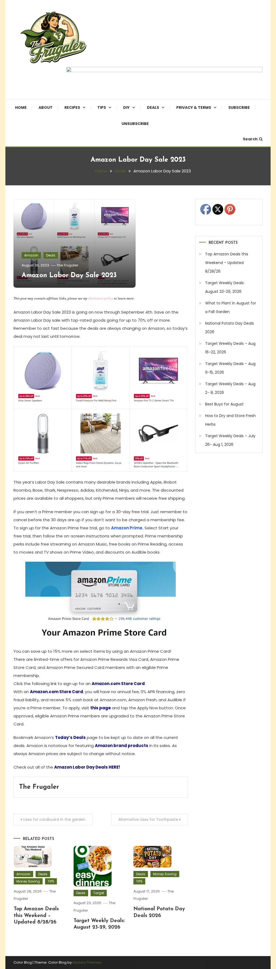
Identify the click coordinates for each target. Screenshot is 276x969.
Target (98, 893)
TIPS (101, 107)
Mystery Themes (87, 962)
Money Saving (28, 881)
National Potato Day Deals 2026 (229, 328)
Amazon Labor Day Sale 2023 (69, 275)
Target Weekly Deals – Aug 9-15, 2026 (230, 368)
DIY (126, 107)
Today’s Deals (70, 737)
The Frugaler (67, 265)
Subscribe (239, 107)
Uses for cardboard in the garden (54, 819)
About (46, 107)
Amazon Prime (126, 528)
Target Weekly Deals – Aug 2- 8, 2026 (230, 388)
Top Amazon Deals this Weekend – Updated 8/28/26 (36, 916)
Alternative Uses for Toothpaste (148, 819)
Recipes (72, 107)
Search (250, 139)
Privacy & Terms (193, 107)
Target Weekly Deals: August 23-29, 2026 (224, 287)
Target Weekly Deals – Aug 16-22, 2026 (230, 348)
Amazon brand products (121, 745)
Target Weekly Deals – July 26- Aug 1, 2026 (230, 440)
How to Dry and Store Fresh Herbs (230, 420)
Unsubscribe (135, 123)
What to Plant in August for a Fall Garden (230, 307)
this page (100, 708)
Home (21, 107)
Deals (153, 107)
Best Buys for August (224, 404)
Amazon (31, 255)
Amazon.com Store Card (118, 683)
